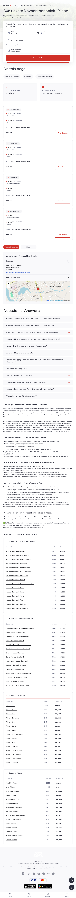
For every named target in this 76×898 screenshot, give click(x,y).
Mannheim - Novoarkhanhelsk (17, 661)
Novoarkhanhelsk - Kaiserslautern (18, 560)
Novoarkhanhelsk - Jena (15, 592)
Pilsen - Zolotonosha (13, 754)
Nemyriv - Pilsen (12, 811)
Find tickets (38, 58)
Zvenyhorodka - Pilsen (14, 836)
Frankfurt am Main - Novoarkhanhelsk (20, 629)
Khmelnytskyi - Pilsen (14, 807)
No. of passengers (16, 49)
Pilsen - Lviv (10, 706)
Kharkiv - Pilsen (11, 783)
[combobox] (23, 33)
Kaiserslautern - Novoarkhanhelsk (18, 673)
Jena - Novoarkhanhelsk (15, 641)
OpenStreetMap (59, 300)
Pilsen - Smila (11, 742)
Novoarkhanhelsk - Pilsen (15, 815)
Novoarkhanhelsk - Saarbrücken (18, 568)
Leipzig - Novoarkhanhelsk (16, 665)
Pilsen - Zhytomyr (12, 718)
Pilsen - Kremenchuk (13, 759)
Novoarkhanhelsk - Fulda (15, 588)
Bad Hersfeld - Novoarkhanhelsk (18, 645)
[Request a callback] (71, 887)
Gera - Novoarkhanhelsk (15, 657)
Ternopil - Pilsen (12, 803)
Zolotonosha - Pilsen (13, 820)
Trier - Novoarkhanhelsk (15, 681)
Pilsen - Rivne (11, 726)
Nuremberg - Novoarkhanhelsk (17, 685)
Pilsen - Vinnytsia (12, 746)
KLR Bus (6, 5)
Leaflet (51, 300)
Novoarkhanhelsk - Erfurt (15, 580)
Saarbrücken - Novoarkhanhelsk (18, 649)
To (44, 31)
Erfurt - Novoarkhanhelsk (15, 653)
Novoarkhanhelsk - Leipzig (16, 604)
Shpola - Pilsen (11, 840)
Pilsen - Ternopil (12, 763)
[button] (9, 45)
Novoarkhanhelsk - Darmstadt (17, 555)
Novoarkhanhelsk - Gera (15, 596)
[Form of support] (71, 880)
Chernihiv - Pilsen (12, 791)
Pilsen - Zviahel (11, 710)
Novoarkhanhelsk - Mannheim (17, 576)
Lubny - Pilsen (11, 795)
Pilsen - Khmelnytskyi (14, 750)
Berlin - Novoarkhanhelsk (15, 633)
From (12, 31)
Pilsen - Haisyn (11, 738)
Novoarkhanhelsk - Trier (15, 600)
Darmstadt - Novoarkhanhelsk (17, 637)
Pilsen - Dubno (11, 730)
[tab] (11, 247)
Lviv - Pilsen (10, 787)
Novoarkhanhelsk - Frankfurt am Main (20, 584)
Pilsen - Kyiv (10, 714)
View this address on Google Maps (19, 272)
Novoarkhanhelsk (26, 5)
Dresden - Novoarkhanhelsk (16, 677)
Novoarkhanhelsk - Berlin (15, 551)
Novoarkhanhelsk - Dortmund (17, 608)
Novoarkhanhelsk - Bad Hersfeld (18, 572)
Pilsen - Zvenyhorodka (14, 734)
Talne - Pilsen (11, 824)
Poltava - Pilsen (12, 832)
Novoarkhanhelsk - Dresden (16, 564)
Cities (14, 5)
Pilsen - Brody (11, 722)
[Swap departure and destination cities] (38, 33)
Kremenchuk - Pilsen (13, 799)
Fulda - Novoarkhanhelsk (15, 669)
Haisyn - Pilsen (11, 828)
